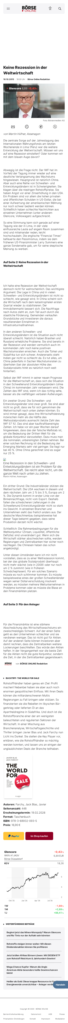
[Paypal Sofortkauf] (13, 836)
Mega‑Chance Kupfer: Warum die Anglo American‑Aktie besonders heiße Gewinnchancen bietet (32, 970)
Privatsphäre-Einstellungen (13, 1019)
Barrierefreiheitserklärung (13, 1014)
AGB (50, 1014)
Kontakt (33, 1019)
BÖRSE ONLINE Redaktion (34, 663)
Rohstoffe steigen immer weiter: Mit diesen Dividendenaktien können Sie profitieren (29, 945)
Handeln (60, 984)
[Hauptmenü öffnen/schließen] (8, 8)
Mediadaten (60, 1019)
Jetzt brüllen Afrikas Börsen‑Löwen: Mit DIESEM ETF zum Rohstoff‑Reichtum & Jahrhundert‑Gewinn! (33, 957)
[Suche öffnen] (60, 8)
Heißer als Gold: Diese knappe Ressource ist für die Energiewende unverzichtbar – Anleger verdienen (33, 983)
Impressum (45, 1019)
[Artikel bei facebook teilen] (41, 127)
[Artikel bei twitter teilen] (55, 127)
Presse (62, 1014)
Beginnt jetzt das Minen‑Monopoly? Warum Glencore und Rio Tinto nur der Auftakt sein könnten (34, 934)
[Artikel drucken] (27, 126)
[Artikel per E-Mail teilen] (13, 126)
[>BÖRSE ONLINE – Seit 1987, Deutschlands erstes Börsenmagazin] (29, 8)
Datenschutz (36, 1014)
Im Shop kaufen (39, 836)
